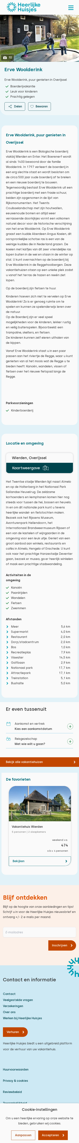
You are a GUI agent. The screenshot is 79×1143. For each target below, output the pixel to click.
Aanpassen (23, 1135)
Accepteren (50, 1135)
